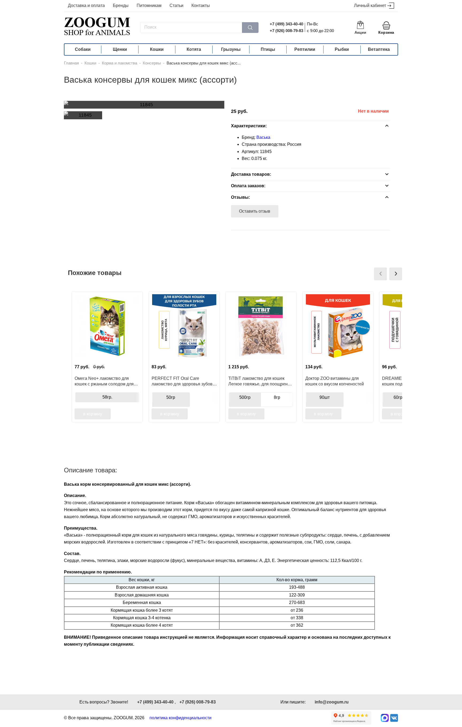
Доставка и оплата (86, 5)
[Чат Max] (385, 718)
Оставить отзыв (254, 211)
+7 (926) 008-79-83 (286, 30)
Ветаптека (379, 49)
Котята (194, 49)
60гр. (398, 397)
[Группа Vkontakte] (394, 718)
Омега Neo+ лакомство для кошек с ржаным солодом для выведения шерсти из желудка (105, 381)
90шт (324, 397)
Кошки (157, 49)
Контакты (200, 5)
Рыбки (342, 49)
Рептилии (304, 49)
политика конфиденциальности (180, 717)
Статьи (176, 5)
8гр (277, 397)
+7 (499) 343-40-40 (286, 24)
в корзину (92, 414)
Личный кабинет (370, 5)
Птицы (268, 49)
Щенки (120, 49)
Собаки (83, 49)
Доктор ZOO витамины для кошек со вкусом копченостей (334, 381)
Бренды (121, 5)
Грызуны (231, 49)
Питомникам (149, 5)
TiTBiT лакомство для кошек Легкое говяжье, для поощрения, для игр (261, 381)
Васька (263, 137)
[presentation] (380, 273)
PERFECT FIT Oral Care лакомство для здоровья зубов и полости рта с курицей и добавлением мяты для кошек (184, 381)
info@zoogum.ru (332, 702)
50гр (170, 397)
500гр (245, 397)
